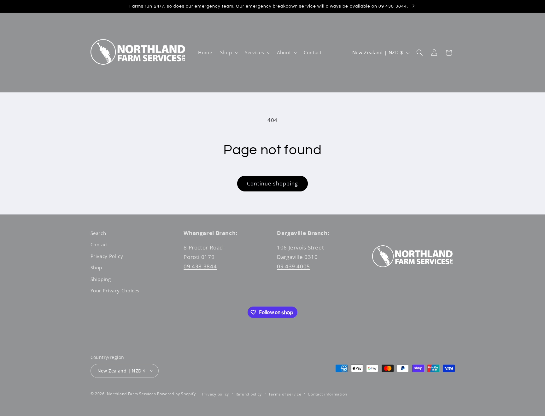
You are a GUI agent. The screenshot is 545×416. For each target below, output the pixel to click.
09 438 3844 (200, 266)
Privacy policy (215, 393)
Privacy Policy (107, 256)
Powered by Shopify (176, 393)
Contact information (327, 393)
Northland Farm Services (131, 393)
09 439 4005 (293, 266)
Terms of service (285, 393)
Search (98, 233)
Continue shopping (272, 183)
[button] (228, 53)
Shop (97, 268)
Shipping (101, 279)
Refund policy (249, 393)
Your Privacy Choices (115, 290)
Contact (99, 245)
